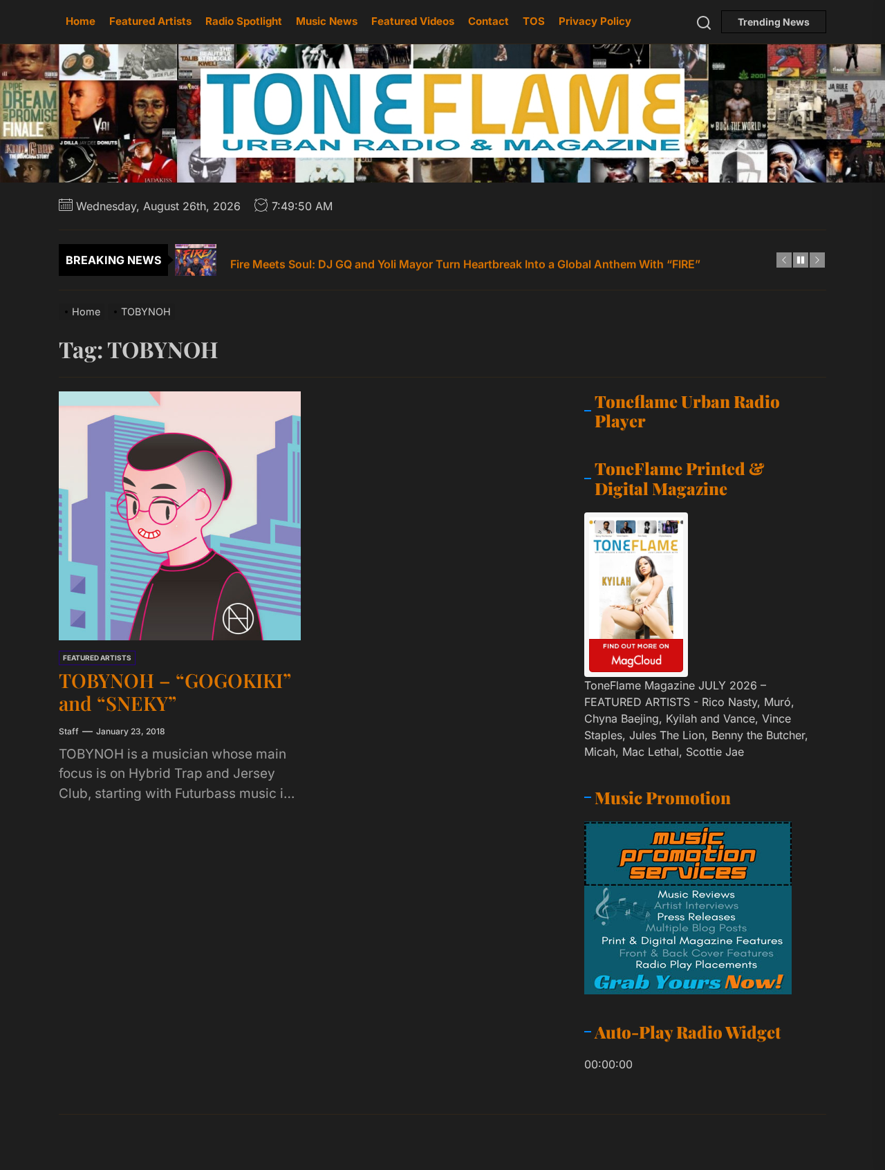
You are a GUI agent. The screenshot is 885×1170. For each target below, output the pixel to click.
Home (80, 21)
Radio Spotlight (243, 21)
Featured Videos (412, 21)
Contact (488, 21)
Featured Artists (150, 21)
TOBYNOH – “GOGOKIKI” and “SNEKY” (175, 691)
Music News (326, 21)
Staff (69, 731)
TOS (534, 21)
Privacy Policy (595, 21)
